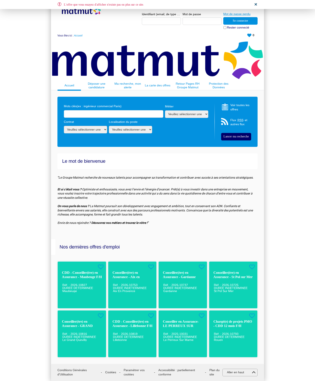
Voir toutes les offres (239, 107)
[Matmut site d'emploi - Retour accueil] (81, 11)
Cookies (110, 372)
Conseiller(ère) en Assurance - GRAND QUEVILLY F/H (77, 326)
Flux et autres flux (238, 122)
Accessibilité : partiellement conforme (176, 372)
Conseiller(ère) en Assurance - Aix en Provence (126, 277)
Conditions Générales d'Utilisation (72, 372)
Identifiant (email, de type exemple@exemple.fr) (161, 14)
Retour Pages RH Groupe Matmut (188, 85)
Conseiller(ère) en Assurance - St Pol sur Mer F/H (233, 277)
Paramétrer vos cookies (134, 372)
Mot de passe (192, 14)
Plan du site (214, 372)
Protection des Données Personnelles (218, 85)
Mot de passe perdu (236, 14)
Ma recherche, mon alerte (127, 85)
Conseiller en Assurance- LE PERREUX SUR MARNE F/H (181, 326)
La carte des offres (157, 85)
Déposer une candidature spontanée (96, 85)
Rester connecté (238, 27)
